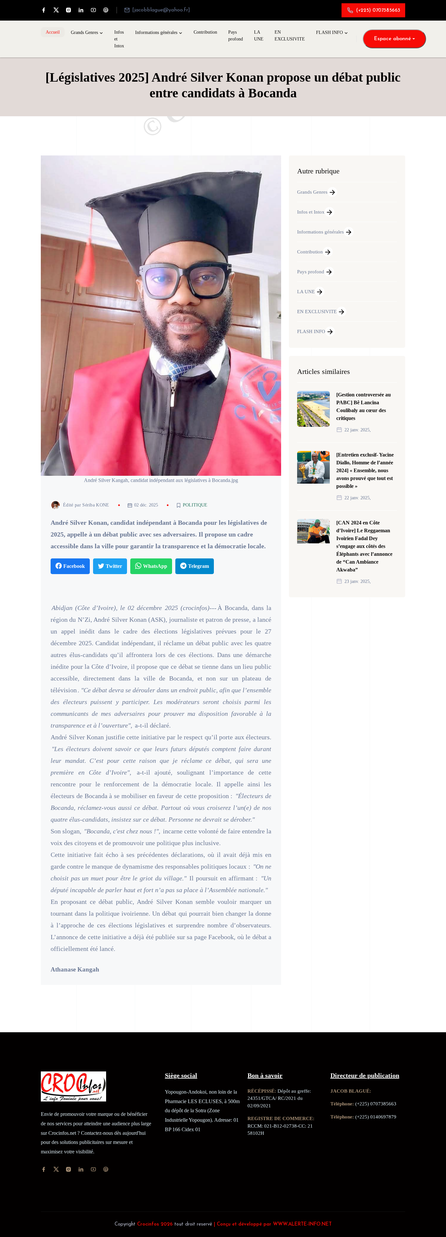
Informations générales (156, 32)
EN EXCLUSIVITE (290, 35)
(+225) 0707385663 (378, 10)
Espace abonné (392, 38)
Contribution (205, 32)
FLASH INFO (329, 32)
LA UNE (258, 35)
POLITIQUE (195, 505)
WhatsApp (155, 566)
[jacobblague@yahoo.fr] (161, 10)
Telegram (198, 566)
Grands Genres (84, 32)
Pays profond (235, 35)
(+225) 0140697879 (375, 1116)
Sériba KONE (95, 505)
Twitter (114, 566)
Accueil (53, 32)
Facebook (74, 566)
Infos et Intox (119, 39)
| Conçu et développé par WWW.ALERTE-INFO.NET (273, 1224)
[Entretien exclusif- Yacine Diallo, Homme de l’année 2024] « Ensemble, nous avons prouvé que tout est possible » (365, 470)
